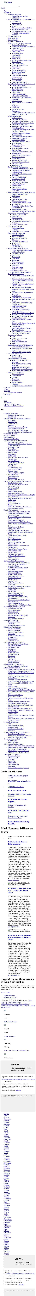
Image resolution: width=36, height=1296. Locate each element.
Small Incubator (21, 1005)
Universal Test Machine (19, 214)
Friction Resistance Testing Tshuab (22, 250)
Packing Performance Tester (20, 194)
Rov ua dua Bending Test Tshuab (21, 272)
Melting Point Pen (17, 382)
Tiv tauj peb (7, 394)
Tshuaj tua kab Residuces (15, 41)
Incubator (14, 26)
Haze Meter (15, 107)
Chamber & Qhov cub (14, 36)
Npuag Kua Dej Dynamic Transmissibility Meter (19, 139)
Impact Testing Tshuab (18, 179)
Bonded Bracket (16, 340)
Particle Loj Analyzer (18, 236)
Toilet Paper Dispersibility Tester (21, 352)
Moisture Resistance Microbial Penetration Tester (21, 310)
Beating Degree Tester (18, 72)
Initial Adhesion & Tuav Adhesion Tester (20, 498)
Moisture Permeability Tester (20, 148)
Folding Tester (16, 57)
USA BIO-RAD (16, 375)
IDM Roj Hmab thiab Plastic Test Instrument (21, 746)
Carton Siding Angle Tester (20, 65)
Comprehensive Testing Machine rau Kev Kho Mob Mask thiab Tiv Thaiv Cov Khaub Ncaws (22, 280)
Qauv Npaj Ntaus (13, 38)
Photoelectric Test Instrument (16, 233)
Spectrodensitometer (18, 262)
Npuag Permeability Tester (19, 124)
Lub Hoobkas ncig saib (15, 392)
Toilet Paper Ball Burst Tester (20, 347)
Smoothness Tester (17, 53)
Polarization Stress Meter (19, 201)
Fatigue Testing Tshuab (18, 94)
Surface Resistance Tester (19, 189)
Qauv (13, 336)
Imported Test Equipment (15, 372)
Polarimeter (15, 240)
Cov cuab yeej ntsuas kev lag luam (18, 213)
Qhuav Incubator (17, 1004)
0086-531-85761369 (10, 997)
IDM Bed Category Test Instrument (22, 369)
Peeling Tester (16, 58)
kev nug (10, 880)
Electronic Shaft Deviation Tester (21, 202)
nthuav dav (16, 880)
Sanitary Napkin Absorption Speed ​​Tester (20, 735)
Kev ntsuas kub (16, 204)
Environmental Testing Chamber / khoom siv (21, 19)
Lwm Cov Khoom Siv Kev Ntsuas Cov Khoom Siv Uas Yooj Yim (23, 113)
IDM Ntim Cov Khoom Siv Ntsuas (22, 370)
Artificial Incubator (6, 1004)
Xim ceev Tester (16, 150)
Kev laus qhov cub (17, 219)
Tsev (5, 11)
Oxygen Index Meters (18, 145)
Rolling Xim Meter (17, 263)
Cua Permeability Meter (19, 70)
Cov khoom (7, 12)
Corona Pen (15, 379)
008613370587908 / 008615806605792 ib (16, 1051)
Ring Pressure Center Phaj (19, 341)
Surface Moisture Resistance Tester (22, 152)
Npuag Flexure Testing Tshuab (21, 141)
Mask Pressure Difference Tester (21, 297)
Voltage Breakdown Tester (19, 224)
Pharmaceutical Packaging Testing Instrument (21, 192)
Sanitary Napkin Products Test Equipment (20, 345)
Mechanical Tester (17, 118)
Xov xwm (7, 387)
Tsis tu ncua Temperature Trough (21, 31)
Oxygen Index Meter (18, 216)
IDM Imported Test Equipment (17, 358)
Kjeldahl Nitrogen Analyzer (20, 16)
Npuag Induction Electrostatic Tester (22, 126)
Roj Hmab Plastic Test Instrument (18, 167)
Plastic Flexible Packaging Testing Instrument (21, 84)
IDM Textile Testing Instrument (21, 367)
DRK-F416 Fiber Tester (17, 790)
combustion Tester (17, 172)
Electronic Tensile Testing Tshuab (21, 174)
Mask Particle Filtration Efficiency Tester (20, 708)
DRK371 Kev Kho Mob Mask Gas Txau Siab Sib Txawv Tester (19, 890)
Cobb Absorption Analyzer (20, 75)
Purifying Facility (13, 40)
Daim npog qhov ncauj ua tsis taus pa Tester (21, 681)
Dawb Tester (15, 68)
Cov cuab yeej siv (17, 246)
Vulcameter (15, 175)
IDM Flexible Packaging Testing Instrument (21, 747)
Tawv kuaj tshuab (17, 357)
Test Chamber (16, 21)
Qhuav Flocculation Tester (19, 119)
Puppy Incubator (12, 1005)
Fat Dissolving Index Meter (20, 96)
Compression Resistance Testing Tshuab (23, 46)
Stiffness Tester (16, 67)
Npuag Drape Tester (18, 128)
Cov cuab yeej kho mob (15, 226)
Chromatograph (16, 23)
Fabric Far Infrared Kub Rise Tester (22, 136)
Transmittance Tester (18, 228)
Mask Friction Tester (18, 308)
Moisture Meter (16, 80)
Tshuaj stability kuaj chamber (20, 231)
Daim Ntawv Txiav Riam (19, 338)
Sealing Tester (16, 106)
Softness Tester (16, 62)
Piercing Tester (16, 55)
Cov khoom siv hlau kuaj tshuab (17, 270)
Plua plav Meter (16, 74)
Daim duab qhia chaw (15, 1002)
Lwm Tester (15, 191)
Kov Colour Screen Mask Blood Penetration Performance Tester (21, 332)
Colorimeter (15, 258)
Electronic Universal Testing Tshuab (22, 168)
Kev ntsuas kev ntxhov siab (20, 241)
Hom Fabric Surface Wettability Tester (23, 121)
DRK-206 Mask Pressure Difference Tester (17, 843)
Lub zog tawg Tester (18, 50)
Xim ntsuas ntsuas (17, 163)
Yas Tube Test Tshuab (18, 184)
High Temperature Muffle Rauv (21, 170)
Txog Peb (7, 391)
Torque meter (16, 111)
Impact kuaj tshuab (17, 90)
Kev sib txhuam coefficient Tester (21, 60)
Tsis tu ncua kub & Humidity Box (22, 28)
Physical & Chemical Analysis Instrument (20, 432)
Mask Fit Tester (16, 296)
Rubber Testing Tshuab (18, 180)
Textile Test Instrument (14, 116)
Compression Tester (17, 48)
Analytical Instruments (14, 14)
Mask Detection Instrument (16, 274)
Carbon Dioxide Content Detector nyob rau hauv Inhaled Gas (23, 324)
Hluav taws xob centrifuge (19, 82)
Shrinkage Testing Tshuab (19, 160)
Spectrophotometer (17, 267)
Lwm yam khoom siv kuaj (15, 353)
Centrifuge (15, 230)
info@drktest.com (9, 995)
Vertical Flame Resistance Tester (21, 155)
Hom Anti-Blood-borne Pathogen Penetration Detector (21, 329)
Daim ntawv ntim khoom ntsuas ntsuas (19, 43)
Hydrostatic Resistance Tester (20, 162)
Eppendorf (15, 377)
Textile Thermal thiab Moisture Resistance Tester (21, 134)
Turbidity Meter (16, 245)
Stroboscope (15, 223)
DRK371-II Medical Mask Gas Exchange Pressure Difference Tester (19, 937)
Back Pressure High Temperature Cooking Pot (21, 495)
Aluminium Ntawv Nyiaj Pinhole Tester (23, 211)
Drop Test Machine (17, 63)
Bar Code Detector (17, 269)
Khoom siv (15, 343)
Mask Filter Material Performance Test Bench (21, 690)
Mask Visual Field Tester (19, 306)
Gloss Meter (15, 265)
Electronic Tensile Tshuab (19, 45)
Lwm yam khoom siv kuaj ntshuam (22, 386)
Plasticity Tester (16, 187)
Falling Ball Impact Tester (19, 199)
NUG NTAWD (5, 992)
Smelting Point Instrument (19, 238)
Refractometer (16, 243)
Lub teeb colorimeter (18, 235)
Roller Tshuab (16, 257)
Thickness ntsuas (17, 77)
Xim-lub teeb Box (17, 79)
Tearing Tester (16, 51)
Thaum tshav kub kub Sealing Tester (22, 206)
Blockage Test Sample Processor (21, 314)
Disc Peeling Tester (17, 89)
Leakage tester (16, 326)
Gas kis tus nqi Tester (18, 109)
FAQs (6, 389)
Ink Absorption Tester (18, 252)
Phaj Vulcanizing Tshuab (19, 177)
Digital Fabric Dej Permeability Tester (23, 123)
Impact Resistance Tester (19, 209)
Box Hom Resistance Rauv (20, 29)
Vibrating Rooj (16, 355)
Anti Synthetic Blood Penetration (21, 287)
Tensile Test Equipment (18, 85)
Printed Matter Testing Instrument (18, 248)
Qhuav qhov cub (17, 24)
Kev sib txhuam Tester (18, 157)
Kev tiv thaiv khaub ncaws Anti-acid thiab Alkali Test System (22, 317)
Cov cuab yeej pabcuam (15, 335)
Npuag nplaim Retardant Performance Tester (21, 669)
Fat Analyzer (15, 18)
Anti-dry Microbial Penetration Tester (23, 313)
